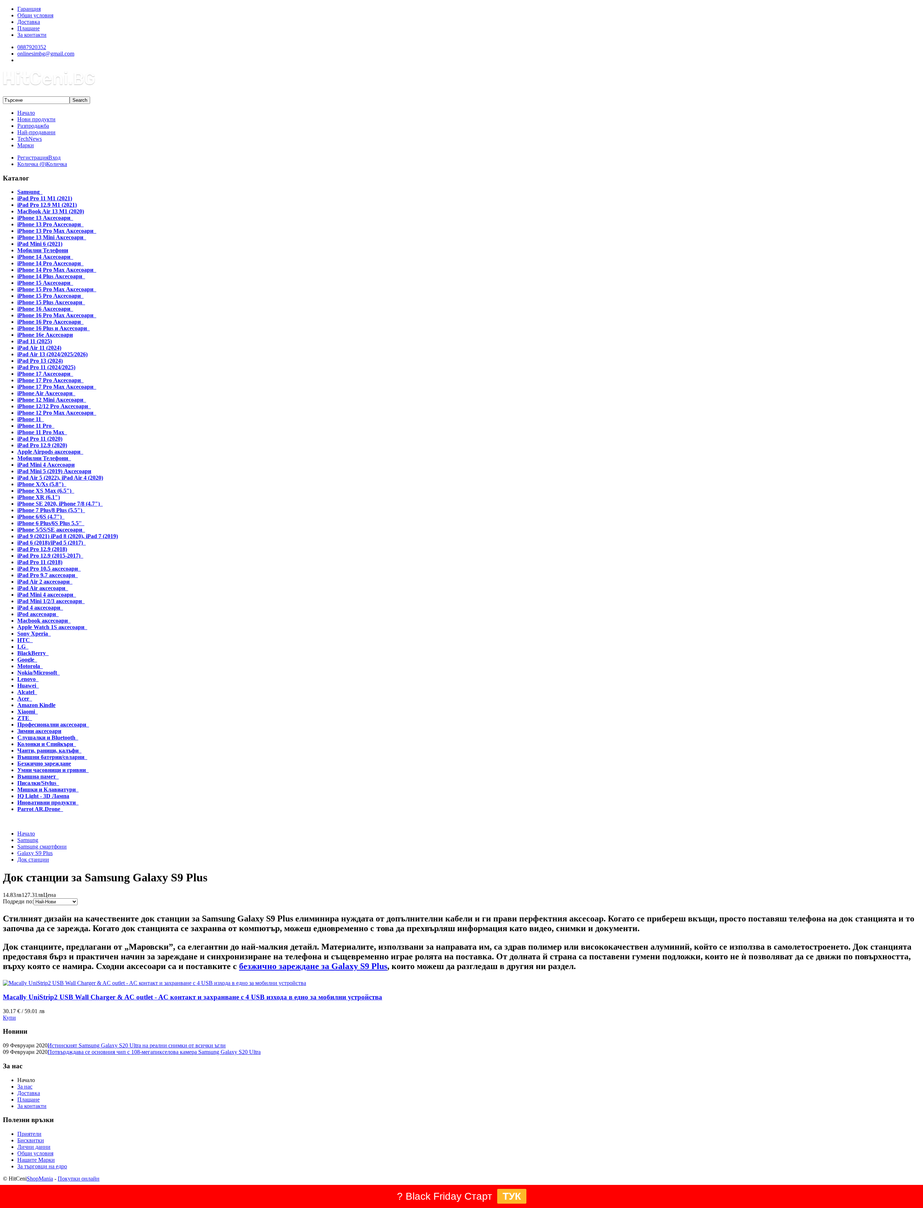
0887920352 (31, 47)
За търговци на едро (42, 1166)
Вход (54, 157)
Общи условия (35, 1153)
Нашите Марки (36, 1160)
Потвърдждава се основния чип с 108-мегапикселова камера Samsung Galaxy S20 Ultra (154, 1052)
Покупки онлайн (79, 1179)
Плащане (28, 1099)
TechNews (29, 139)
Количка (56, 164)
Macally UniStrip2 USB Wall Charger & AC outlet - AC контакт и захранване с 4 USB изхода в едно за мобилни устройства (192, 997)
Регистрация (32, 157)
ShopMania (40, 1179)
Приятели (29, 1134)
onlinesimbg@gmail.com (45, 54)
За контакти (32, 1106)
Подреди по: (18, 901)
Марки (25, 145)
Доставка (28, 1093)
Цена (49, 895)
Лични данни (33, 1147)
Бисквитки (30, 1140)
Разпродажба (33, 126)
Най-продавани (36, 132)
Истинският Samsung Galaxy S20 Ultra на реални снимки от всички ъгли (137, 1045)
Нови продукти (36, 119)
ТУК (512, 1196)
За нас (24, 1086)
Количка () (31, 164)
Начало (26, 113)
